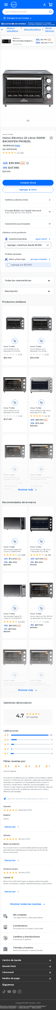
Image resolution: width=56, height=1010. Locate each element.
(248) (23, 555)
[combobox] (28, 245)
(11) (49, 416)
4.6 (19, 621)
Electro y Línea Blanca (12, 29)
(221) (22, 152)
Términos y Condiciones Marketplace (32, 1006)
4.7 (18, 152)
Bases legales (36, 1007)
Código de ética (23, 1007)
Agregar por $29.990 (21, 265)
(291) (23, 621)
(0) (21, 354)
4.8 (46, 555)
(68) (49, 555)
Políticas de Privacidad (8, 1007)
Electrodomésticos (32, 29)
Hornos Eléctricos (49, 29)
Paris (17, 146)
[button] (28, 18)
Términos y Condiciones (8, 1006)
